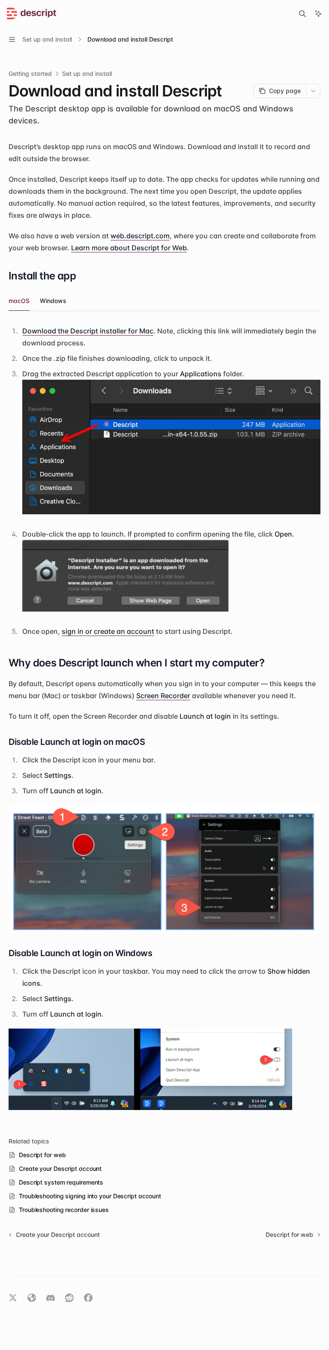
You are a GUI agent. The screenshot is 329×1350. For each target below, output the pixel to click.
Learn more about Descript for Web (129, 247)
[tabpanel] (164, 481)
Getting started (30, 73)
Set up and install (87, 73)
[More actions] (313, 91)
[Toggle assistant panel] (318, 14)
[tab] (19, 300)
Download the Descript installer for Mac (87, 331)
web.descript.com (140, 235)
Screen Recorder (163, 695)
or (108, 631)
